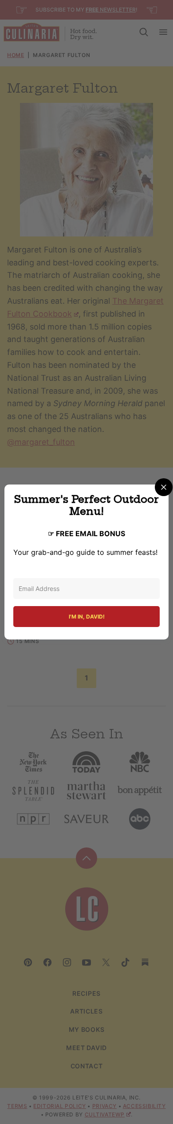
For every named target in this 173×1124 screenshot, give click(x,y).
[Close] (164, 487)
